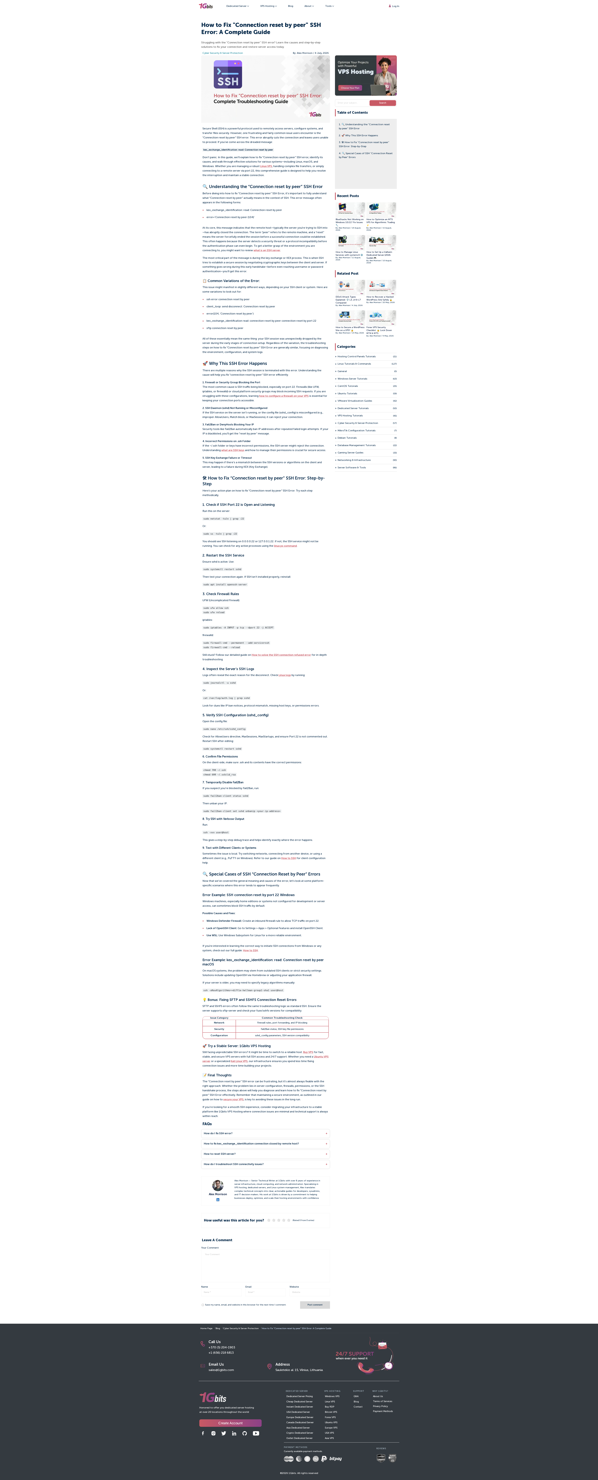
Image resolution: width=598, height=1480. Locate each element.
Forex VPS (330, 1417)
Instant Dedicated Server (299, 1407)
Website (294, 1287)
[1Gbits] (206, 6)
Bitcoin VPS (331, 1412)
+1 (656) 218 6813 (221, 1352)
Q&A (356, 1396)
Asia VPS (329, 1438)
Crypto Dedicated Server (299, 1433)
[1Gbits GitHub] (247, 1433)
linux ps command (285, 546)
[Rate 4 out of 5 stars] (283, 1220)
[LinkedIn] (218, 1199)
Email (248, 1287)
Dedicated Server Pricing (299, 1396)
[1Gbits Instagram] (215, 1433)
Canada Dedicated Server (300, 1422)
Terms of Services (382, 1401)
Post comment (315, 1305)
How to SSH (288, 858)
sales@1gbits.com (221, 1370)
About (308, 6)
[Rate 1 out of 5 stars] (268, 1220)
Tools (328, 6)
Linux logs (285, 675)
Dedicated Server (236, 6)
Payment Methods (383, 1411)
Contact (358, 1407)
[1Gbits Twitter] (226, 1433)
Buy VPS (308, 1052)
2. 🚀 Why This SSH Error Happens (358, 135)
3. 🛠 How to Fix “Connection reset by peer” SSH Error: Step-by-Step (364, 144)
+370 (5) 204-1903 (222, 1347)
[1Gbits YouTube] (258, 1433)
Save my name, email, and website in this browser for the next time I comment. (245, 1305)
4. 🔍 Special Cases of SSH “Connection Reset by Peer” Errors (366, 155)
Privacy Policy (380, 1406)
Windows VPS (332, 1396)
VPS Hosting (267, 6)
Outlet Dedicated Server (299, 1438)
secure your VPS (233, 1099)
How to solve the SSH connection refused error (281, 655)
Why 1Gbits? (380, 1391)
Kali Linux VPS (239, 1061)
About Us (378, 1396)
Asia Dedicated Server (298, 1428)
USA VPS (329, 1433)
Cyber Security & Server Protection (222, 53)
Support (358, 1391)
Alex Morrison (305, 53)
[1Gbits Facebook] (205, 1433)
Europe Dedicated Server (299, 1417)
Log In (395, 6)
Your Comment (210, 1248)
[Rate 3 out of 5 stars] (278, 1220)
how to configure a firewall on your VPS (284, 396)
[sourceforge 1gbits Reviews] (382, 1459)
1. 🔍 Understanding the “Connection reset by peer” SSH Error (364, 126)
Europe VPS (331, 1428)
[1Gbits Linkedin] (236, 1433)
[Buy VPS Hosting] (366, 75)
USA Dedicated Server (298, 1412)
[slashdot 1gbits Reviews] (393, 1459)
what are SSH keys (232, 450)
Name (204, 1287)
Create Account (230, 1423)
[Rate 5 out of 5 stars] (288, 1220)
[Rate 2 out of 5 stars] (273, 1220)
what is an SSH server (267, 250)
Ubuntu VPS (331, 1422)
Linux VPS (266, 166)
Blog (290, 6)
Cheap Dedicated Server (299, 1402)
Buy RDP (329, 1407)
